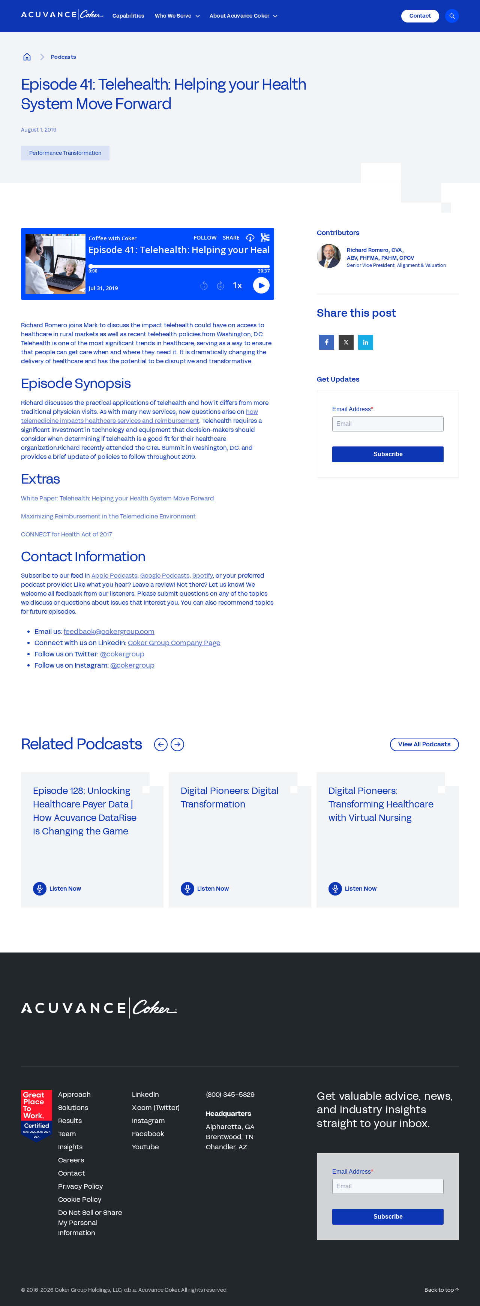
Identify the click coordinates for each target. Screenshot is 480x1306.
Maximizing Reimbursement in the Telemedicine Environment (108, 516)
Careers (71, 1160)
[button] (177, 16)
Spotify (202, 575)
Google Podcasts (164, 575)
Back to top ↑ (441, 1290)
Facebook (148, 1134)
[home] (62, 16)
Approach (74, 1094)
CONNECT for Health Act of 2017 (66, 534)
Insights (70, 1147)
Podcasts (63, 57)
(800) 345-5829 (230, 1094)
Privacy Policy (80, 1186)
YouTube (145, 1147)
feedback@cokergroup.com (109, 632)
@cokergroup (122, 654)
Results (70, 1121)
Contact (71, 1173)
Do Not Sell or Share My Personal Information (90, 1223)
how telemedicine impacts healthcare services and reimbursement (139, 416)
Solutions (73, 1108)
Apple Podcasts (114, 575)
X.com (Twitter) (156, 1108)
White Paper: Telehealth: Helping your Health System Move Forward (117, 498)
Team (67, 1134)
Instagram (148, 1121)
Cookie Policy (80, 1199)
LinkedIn (145, 1094)
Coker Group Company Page (174, 643)
